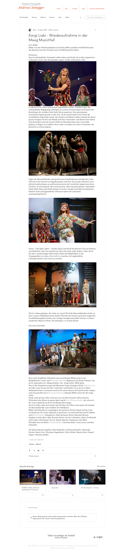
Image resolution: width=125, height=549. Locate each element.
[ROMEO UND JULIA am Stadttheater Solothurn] (33, 477)
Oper (60, 17)
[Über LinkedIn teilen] (38, 450)
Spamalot (55, 488)
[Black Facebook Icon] (97, 537)
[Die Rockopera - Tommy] (92, 477)
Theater (34, 17)
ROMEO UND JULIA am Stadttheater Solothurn (30, 489)
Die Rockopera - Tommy (90, 488)
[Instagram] (95, 537)
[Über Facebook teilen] (29, 450)
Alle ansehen (101, 466)
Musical (43, 17)
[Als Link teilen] (43, 450)
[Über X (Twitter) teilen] (34, 450)
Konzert (52, 17)
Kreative (26, 3)
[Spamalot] (62, 477)
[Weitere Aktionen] (95, 30)
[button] (66, 8)
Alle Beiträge (23, 17)
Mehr (67, 17)
